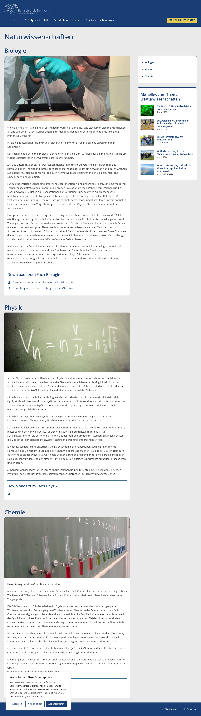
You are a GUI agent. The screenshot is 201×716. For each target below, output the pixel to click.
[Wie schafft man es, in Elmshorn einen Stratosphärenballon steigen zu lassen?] (147, 169)
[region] (38, 691)
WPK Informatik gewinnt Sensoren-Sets (170, 138)
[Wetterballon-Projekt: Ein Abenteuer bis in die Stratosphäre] (147, 155)
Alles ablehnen (35, 703)
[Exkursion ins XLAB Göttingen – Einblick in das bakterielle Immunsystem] (147, 124)
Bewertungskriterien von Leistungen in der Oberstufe (43, 288)
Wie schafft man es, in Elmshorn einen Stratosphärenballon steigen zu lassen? (174, 168)
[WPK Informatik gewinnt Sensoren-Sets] (147, 140)
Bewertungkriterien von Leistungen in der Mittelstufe (43, 282)
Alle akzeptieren (56, 703)
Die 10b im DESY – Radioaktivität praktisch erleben (174, 108)
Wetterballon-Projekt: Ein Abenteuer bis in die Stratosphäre (175, 152)
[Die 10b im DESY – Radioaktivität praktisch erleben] (147, 110)
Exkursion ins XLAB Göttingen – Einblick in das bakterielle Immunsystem (174, 123)
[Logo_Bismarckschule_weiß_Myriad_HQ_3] (26, 4)
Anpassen (17, 703)
